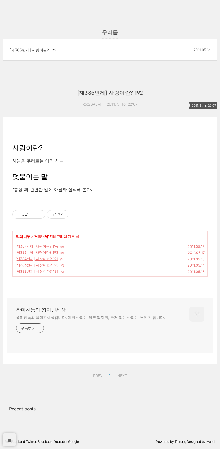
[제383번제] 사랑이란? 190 (36, 265)
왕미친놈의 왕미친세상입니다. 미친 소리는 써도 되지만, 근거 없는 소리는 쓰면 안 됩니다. (90, 317)
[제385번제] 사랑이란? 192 (33, 50)
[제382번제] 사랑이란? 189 (36, 271)
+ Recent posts (20, 408)
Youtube (60, 442)
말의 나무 (23, 236)
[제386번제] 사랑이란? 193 (36, 252)
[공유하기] (32, 214)
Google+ (74, 442)
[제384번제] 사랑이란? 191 (36, 259)
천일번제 (41, 236)
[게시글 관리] (39, 214)
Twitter (31, 442)
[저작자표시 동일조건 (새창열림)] (73, 214)
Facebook (45, 442)
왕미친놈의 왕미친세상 (41, 310)
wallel (210, 442)
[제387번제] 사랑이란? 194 (36, 246)
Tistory (180, 442)
